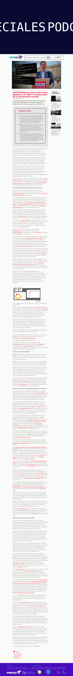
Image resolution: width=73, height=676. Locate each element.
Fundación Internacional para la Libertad (33, 486)
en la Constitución (28, 246)
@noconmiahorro (17, 232)
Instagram (38, 232)
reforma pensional (17, 655)
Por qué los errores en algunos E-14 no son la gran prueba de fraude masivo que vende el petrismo (56, 132)
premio (33, 406)
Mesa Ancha (26, 381)
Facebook (41, 344)
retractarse (20, 566)
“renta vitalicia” (42, 253)
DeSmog (15, 423)
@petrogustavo (16, 338)
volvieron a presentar (19, 195)
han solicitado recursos (23, 508)
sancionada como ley (18, 193)
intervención (45, 308)
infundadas (28, 238)
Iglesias (14, 354)
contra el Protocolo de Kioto (26, 427)
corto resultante (30, 464)
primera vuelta (32, 465)
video (39, 307)
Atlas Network (41, 392)
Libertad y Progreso (29, 458)
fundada (27, 183)
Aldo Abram (41, 473)
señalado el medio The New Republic (37, 420)
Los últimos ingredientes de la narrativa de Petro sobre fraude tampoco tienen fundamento (56, 105)
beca (39, 406)
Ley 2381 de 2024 (19, 569)
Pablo (21, 474)
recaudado (34, 513)
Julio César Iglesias (17, 653)
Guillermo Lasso (17, 486)
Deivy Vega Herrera (24, 602)
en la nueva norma (17, 246)
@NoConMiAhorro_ (17, 230)
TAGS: (17, 651)
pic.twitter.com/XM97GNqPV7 (28, 338)
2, (44, 260)
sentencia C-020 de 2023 (31, 570)
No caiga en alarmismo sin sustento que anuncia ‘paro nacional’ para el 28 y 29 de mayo (56, 119)
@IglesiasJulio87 (26, 220)
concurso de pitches (24, 408)
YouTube (19, 234)
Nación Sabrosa (23, 384)
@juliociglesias (16, 344)
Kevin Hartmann (44, 579)
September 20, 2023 (32, 340)
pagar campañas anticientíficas (21, 443)
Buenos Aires (22, 216)
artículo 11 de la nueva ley (37, 605)
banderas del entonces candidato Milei (33, 478)
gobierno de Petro (17, 657)
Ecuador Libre (16, 485)
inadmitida (44, 193)
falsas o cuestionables (37, 238)
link (17, 303)
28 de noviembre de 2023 (25, 204)
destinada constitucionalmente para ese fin (24, 592)
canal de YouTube (28, 345)
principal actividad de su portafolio (21, 437)
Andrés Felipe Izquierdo (24, 626)
